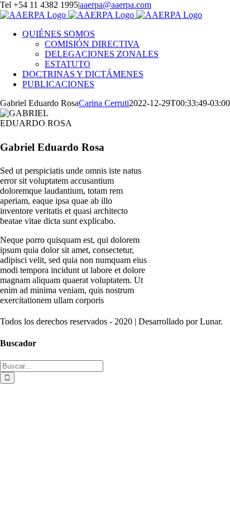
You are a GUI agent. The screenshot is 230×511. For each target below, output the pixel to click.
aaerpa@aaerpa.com (115, 4)
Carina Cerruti (104, 103)
